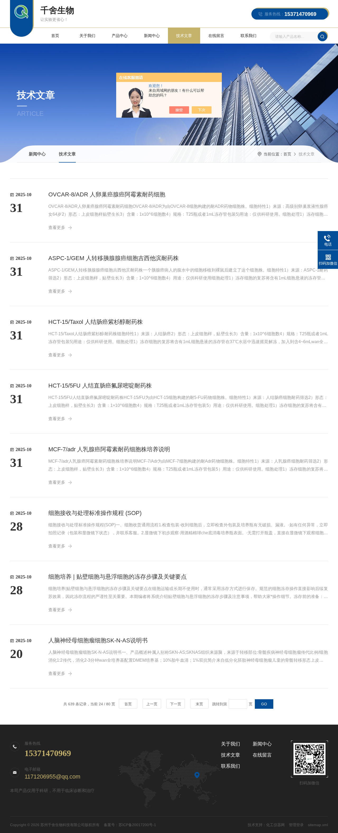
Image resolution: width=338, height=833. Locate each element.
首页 (55, 35)
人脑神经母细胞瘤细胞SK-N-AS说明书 (98, 640)
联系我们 (248, 35)
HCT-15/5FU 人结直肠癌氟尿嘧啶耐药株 (100, 385)
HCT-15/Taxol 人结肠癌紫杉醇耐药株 (95, 322)
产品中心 (120, 35)
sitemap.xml (318, 825)
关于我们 (87, 35)
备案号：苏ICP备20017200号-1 (130, 825)
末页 (199, 704)
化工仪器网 (275, 825)
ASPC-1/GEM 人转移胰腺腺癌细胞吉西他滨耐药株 (113, 258)
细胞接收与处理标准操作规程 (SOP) (95, 513)
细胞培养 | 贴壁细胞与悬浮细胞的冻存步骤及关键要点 (117, 576)
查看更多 (56, 227)
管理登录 (296, 825)
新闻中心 (152, 35)
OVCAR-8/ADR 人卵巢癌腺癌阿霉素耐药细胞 (106, 194)
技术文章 (184, 35)
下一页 (175, 704)
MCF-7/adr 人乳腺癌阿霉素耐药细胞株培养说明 (109, 449)
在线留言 (216, 35)
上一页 (151, 704)
